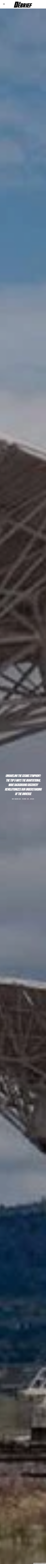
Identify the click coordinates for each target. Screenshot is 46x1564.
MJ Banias (16, 799)
